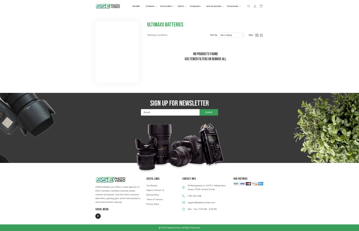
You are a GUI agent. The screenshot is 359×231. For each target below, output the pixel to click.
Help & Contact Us (155, 190)
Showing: (151, 35)
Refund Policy (152, 195)
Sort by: (214, 35)
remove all (219, 59)
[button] (150, 6)
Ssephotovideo (173, 227)
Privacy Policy (152, 204)
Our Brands (151, 185)
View (250, 35)
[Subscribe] (209, 112)
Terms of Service (154, 199)
